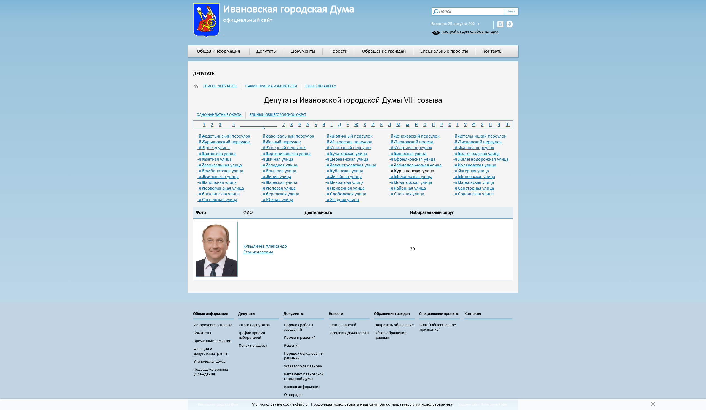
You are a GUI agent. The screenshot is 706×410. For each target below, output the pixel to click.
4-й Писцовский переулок (477, 142)
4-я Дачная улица (277, 159)
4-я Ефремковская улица (412, 159)
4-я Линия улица (276, 176)
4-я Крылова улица (278, 171)
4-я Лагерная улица (471, 171)
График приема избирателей (271, 86)
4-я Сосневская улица (217, 200)
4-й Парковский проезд (411, 142)
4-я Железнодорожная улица (481, 159)
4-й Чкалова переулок (473, 148)
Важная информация (302, 387)
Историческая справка (213, 325)
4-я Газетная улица (214, 159)
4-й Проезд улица (213, 148)
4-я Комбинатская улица (220, 171)
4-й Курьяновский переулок (223, 142)
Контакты (492, 51)
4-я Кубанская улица (344, 171)
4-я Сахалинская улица (218, 194)
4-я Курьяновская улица (411, 171)
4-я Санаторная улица (473, 188)
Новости (338, 51)
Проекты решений (300, 338)
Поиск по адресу (320, 86)
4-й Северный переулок (283, 148)
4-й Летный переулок (281, 142)
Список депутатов (220, 86)
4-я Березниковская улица (286, 153)
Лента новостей (342, 325)
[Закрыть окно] (653, 404)
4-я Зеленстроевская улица (350, 165)
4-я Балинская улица (216, 153)
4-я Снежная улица (406, 194)
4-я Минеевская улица (474, 176)
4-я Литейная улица (343, 176)
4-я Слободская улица (345, 194)
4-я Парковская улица (473, 182)
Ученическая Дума (210, 362)
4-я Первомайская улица (220, 188)
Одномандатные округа (219, 115)
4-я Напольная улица (217, 182)
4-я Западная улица (279, 165)
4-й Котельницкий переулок (479, 136)
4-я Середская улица (280, 194)
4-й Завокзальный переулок (287, 136)
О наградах (293, 395)
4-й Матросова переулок (348, 142)
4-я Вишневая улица (407, 153)
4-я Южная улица (277, 200)
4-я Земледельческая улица (415, 165)
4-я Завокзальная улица (219, 165)
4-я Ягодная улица (342, 200)
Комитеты (202, 333)
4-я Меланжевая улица (410, 176)
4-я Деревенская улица (346, 159)
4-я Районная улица (407, 188)
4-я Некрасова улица (344, 182)
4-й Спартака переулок (410, 148)
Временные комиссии (212, 341)
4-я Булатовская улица (346, 153)
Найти (511, 11)
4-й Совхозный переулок (348, 148)
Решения (291, 346)
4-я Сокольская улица (473, 194)
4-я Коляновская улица (474, 165)
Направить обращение (394, 325)
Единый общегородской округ (278, 115)
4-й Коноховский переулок (414, 136)
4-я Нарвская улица (279, 182)
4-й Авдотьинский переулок (223, 136)
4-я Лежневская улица (218, 176)
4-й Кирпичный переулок (349, 136)
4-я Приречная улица (345, 188)
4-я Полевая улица (278, 188)
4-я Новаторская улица (410, 182)
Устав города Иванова (303, 366)
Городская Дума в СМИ (349, 333)
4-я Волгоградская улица (476, 153)
